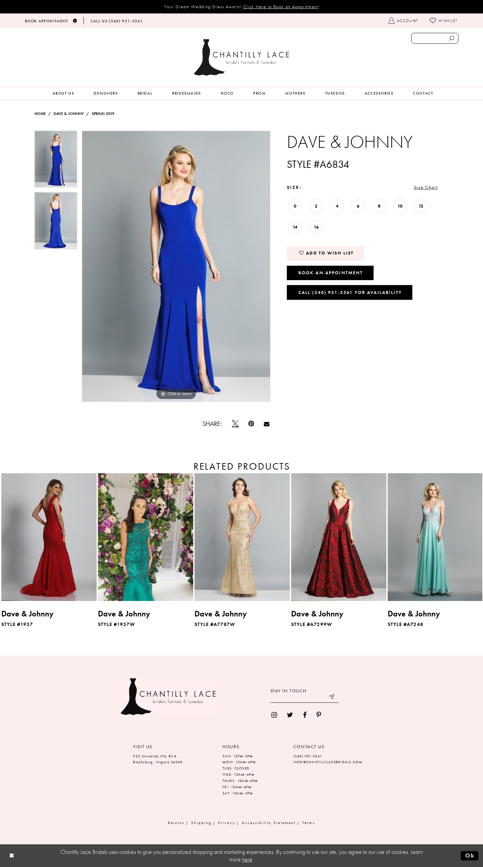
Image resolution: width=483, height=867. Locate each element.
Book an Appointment (330, 273)
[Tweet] (235, 423)
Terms (308, 822)
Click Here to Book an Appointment (281, 7)
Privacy (226, 822)
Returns (176, 822)
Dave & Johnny (69, 114)
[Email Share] (266, 423)
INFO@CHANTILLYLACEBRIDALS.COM (328, 762)
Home (40, 114)
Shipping (201, 822)
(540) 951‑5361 (307, 756)
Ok (469, 855)
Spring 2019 (103, 114)
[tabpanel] (55, 161)
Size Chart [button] (426, 187)
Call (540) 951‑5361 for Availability (350, 292)
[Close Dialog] (12, 855)
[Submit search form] (451, 38)
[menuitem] (63, 93)
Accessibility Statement (269, 822)
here (247, 859)
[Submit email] (332, 698)
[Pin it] (251, 423)
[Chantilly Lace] (241, 57)
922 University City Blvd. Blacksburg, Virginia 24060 (157, 759)
